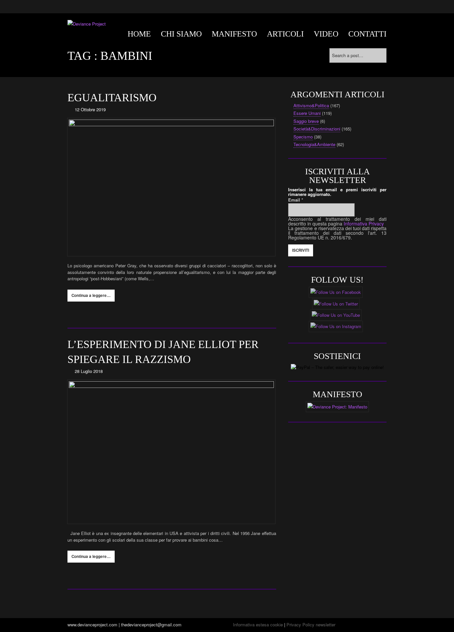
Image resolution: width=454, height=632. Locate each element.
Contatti (367, 34)
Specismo (303, 137)
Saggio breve (306, 121)
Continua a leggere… (91, 295)
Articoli (285, 34)
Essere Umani (307, 113)
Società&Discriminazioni (316, 129)
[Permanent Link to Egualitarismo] (171, 187)
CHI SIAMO (181, 34)
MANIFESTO (234, 34)
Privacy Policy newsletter (310, 624)
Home (139, 34)
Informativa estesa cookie (258, 624)
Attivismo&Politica (311, 105)
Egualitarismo (112, 98)
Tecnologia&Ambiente (314, 144)
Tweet (109, 313)
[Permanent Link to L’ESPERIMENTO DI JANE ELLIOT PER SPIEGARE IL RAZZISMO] (171, 451)
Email (295, 200)
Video (326, 34)
